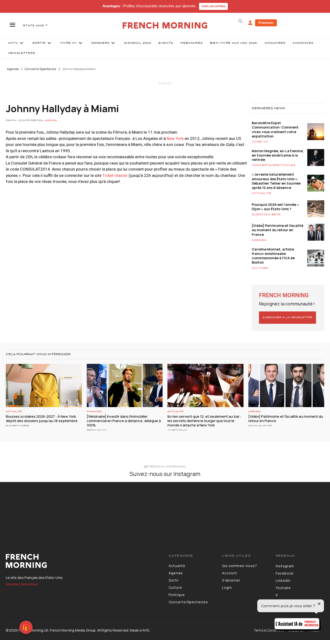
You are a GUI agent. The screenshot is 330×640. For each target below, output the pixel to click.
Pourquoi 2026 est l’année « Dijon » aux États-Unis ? (275, 206)
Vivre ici (260, 141)
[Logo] (83, 561)
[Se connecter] (250, 23)
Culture (260, 268)
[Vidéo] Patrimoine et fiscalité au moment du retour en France (277, 230)
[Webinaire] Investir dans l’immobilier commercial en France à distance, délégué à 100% (124, 421)
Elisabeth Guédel (18, 425)
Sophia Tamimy (97, 430)
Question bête (266, 214)
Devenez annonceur (22, 584)
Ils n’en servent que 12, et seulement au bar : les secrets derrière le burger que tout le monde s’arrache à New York (204, 421)
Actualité (261, 193)
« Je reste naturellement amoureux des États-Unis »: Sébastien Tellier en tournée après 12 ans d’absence (276, 181)
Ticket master (115, 175)
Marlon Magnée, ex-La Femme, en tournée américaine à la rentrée (278, 155)
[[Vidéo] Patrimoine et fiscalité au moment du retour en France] (286, 385)
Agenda (13, 69)
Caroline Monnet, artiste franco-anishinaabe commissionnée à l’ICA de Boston (273, 256)
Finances (94, 411)
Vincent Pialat (177, 430)
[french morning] (165, 25)
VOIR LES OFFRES (213, 6)
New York (176, 138)
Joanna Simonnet (260, 425)
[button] (240, 21)
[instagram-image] (27, 509)
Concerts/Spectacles (40, 69)
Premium (265, 23)
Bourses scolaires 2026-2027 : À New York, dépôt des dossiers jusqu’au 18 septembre (42, 418)
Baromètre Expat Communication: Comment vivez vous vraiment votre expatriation (275, 129)
